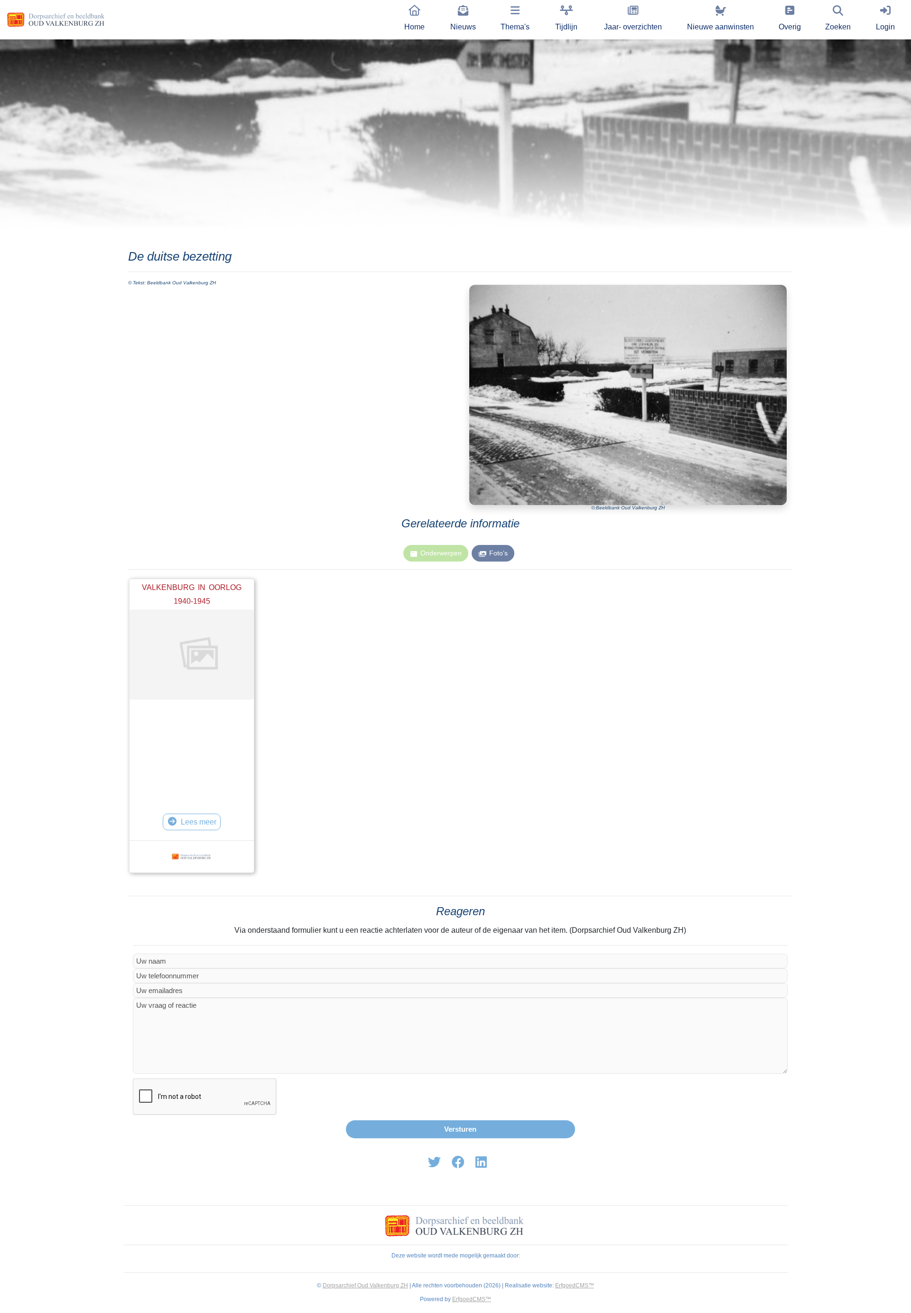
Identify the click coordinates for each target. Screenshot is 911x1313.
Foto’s (498, 553)
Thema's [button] (515, 27)
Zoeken (838, 27)
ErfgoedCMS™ (574, 1285)
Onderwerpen (441, 553)
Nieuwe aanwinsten (720, 27)
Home (414, 27)
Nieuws (463, 27)
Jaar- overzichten (633, 27)
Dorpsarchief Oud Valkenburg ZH (365, 1285)
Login (885, 27)
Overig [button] (790, 27)
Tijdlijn (566, 27)
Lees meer (198, 822)
